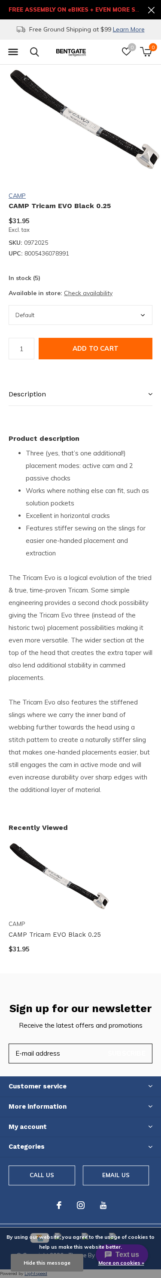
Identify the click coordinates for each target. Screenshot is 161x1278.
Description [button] (27, 394)
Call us (42, 1175)
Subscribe (127, 1053)
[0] (146, 51)
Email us (116, 1175)
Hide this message (47, 1262)
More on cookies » (121, 1262)
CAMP (17, 195)
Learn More (104, 29)
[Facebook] (59, 1205)
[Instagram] (81, 1205)
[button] (13, 52)
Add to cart (95, 348)
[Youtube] (103, 1205)
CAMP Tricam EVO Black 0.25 (55, 934)
